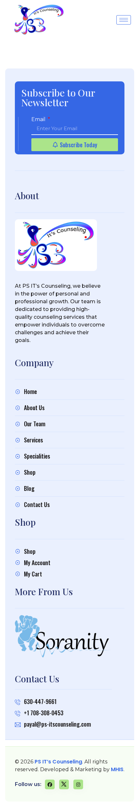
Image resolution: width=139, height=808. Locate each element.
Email (39, 119)
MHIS (117, 769)
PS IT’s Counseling (58, 761)
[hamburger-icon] (123, 20)
